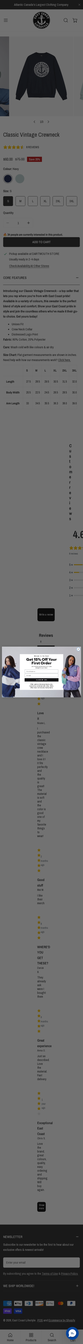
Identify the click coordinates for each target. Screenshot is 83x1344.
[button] (41, 680)
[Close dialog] (78, 649)
